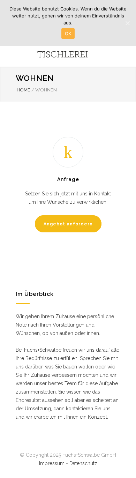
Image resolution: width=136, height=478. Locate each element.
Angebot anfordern (68, 224)
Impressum (52, 463)
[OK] (127, 23)
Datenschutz (83, 463)
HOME (23, 89)
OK (68, 33)
